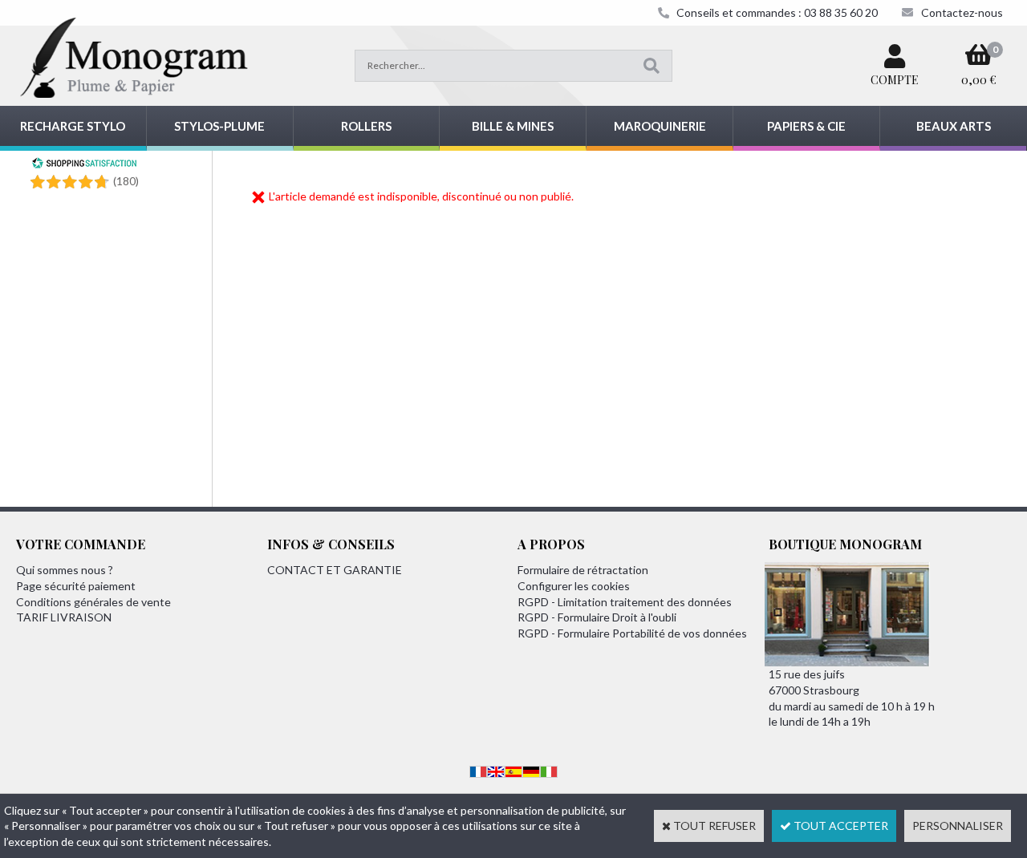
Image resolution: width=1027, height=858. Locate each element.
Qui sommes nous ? (64, 570)
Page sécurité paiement (76, 586)
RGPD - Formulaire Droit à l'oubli (597, 617)
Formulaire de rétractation (583, 570)
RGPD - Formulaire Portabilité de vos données (632, 633)
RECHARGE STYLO (72, 126)
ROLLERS (366, 126)
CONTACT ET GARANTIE (334, 570)
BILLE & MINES (513, 126)
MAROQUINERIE (660, 126)
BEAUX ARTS (953, 126)
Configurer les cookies (574, 586)
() (126, 181)
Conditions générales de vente (93, 602)
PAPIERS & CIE (806, 126)
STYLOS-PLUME (219, 126)
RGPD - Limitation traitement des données (625, 602)
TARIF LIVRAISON (64, 617)
